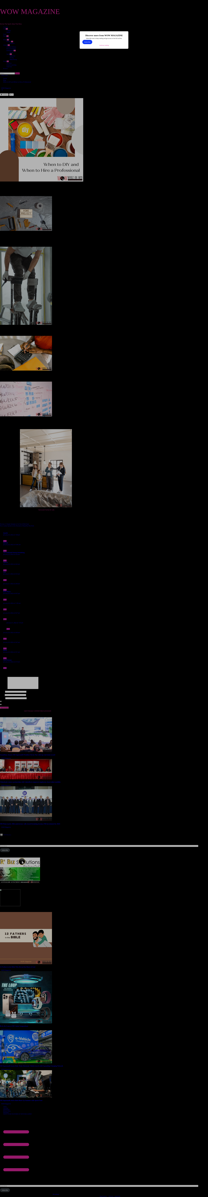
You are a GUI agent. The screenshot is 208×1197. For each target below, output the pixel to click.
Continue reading (104, 45)
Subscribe (87, 42)
